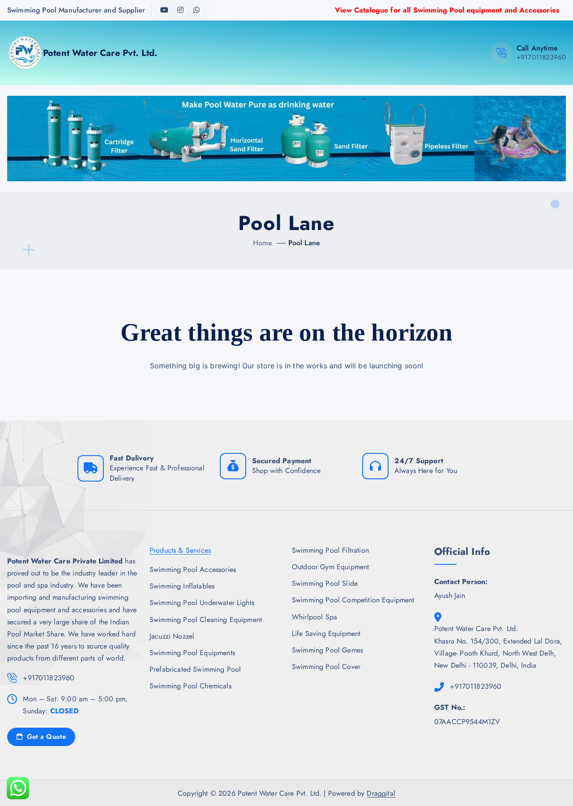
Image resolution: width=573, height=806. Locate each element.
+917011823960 (541, 57)
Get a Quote (45, 737)
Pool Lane (304, 243)
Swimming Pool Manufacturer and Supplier (76, 10)
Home (263, 243)
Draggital (381, 793)
